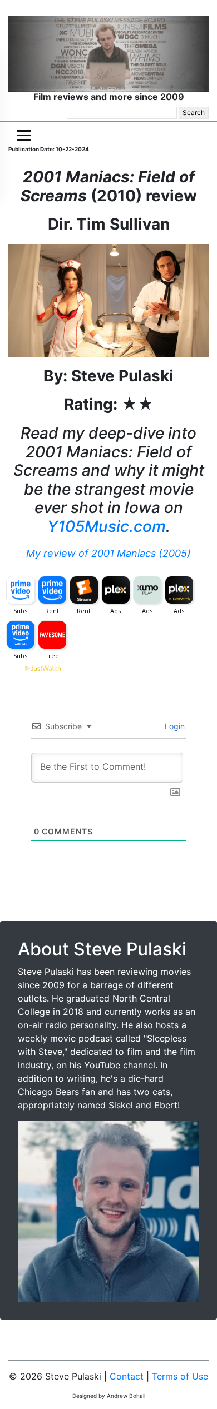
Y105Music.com (106, 526)
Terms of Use (180, 1376)
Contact (127, 1376)
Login (173, 726)
